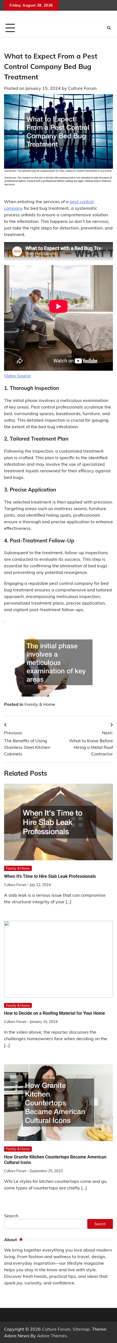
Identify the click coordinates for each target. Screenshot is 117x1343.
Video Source (17, 375)
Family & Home (39, 704)
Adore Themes (52, 1335)
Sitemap (81, 1329)
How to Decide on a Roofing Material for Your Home (54, 1013)
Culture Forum (82, 88)
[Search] (109, 28)
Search (11, 1215)
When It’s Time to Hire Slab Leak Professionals (50, 876)
